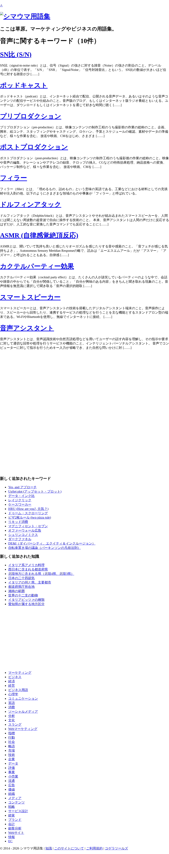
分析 (11, 716)
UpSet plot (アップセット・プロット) (34, 491)
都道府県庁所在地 (21, 586)
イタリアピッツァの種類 (26, 599)
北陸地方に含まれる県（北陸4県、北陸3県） (41, 573)
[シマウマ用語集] (25, 16)
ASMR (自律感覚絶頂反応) (39, 235)
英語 (11, 703)
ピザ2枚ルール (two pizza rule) (29, 517)
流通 (11, 781)
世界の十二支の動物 (23, 595)
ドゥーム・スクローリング (28, 513)
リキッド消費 (18, 522)
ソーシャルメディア (23, 711)
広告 (11, 785)
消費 (11, 707)
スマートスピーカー (30, 297)
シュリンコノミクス (23, 535)
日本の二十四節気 (21, 578)
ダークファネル (19, 539)
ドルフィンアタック (30, 204)
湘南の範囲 (16, 591)
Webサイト (16, 832)
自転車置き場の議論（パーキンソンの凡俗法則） (44, 547)
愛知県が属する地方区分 (26, 604)
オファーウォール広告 (24, 530)
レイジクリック (19, 500)
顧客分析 (14, 828)
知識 (48, 848)
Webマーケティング (22, 729)
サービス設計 (18, 811)
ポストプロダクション (34, 147)
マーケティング (19, 672)
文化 (11, 720)
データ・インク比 (21, 496)
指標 (11, 733)
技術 (11, 755)
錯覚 (11, 815)
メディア (14, 798)
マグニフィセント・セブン (28, 526)
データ (13, 763)
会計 (11, 824)
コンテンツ (16, 802)
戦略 (11, 806)
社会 (11, 742)
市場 (11, 750)
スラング (14, 724)
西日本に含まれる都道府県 (28, 569)
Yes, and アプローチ (22, 487)
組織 (11, 793)
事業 (11, 772)
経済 (11, 681)
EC (10, 841)
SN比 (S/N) (16, 54)
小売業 (13, 776)
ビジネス (14, 677)
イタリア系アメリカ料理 (26, 565)
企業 (11, 759)
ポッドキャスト (24, 85)
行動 (11, 737)
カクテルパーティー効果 (37, 266)
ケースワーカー (19, 504)
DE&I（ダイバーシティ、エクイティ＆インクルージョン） (51, 543)
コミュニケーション (23, 698)
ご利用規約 (94, 848)
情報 (11, 837)
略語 (11, 746)
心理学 (13, 694)
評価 (11, 768)
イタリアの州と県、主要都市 (29, 582)
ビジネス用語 (18, 690)
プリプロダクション (30, 116)
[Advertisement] (84, 382)
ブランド (14, 819)
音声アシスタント (27, 328)
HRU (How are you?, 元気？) (28, 509)
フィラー (13, 178)
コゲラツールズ (116, 848)
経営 (11, 685)
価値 (11, 789)
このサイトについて (69, 848)
